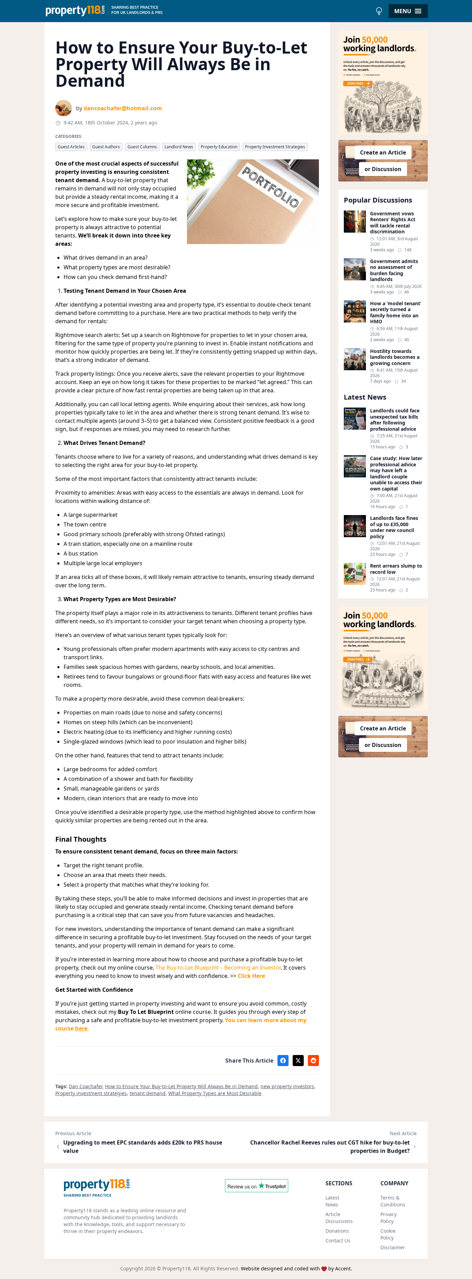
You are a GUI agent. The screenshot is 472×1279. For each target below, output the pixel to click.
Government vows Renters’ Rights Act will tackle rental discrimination (392, 223)
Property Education (219, 147)
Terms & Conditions (392, 1201)
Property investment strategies (91, 1093)
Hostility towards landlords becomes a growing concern (394, 357)
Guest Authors (106, 147)
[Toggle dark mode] (379, 11)
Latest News (332, 1201)
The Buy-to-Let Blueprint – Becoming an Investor (218, 967)
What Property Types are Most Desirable (215, 1093)
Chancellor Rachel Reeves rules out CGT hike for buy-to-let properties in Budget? (330, 1147)
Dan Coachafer (85, 1086)
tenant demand (148, 1093)
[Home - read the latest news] (208, 11)
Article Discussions (339, 1217)
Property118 (176, 1268)
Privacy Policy (388, 1217)
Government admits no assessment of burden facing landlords (394, 270)
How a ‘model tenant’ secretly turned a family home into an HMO (395, 312)
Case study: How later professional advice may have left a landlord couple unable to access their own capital (396, 473)
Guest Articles (71, 147)
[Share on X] (298, 1060)
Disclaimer (392, 1247)
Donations (337, 1230)
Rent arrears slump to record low (396, 569)
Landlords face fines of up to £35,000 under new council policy (394, 527)
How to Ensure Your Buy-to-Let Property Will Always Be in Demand (181, 1086)
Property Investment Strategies (275, 147)
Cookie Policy (388, 1234)
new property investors (287, 1086)
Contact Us (337, 1240)
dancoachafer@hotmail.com (123, 108)
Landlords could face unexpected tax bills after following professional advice (394, 420)
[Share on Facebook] (283, 1060)
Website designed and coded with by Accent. (296, 1268)
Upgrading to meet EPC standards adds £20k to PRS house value (142, 1147)
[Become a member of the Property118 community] (383, 82)
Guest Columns (142, 147)
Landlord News (178, 147)
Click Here (251, 976)
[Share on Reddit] (313, 1060)
